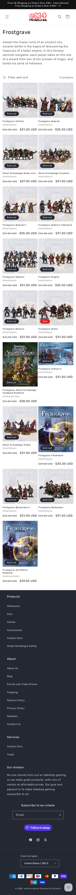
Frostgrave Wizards (49, 121)
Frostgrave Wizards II (14, 225)
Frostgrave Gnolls (48, 329)
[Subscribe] (59, 815)
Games (11, 622)
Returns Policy (16, 700)
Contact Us (14, 724)
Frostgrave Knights (48, 277)
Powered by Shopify (50, 888)
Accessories (14, 630)
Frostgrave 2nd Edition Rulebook (15, 571)
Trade (10, 754)
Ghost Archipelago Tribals (17, 445)
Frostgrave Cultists (13, 121)
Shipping (12, 692)
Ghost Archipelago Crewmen (54, 173)
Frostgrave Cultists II (50, 369)
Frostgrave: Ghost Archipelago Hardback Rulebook (19, 391)
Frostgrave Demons (13, 329)
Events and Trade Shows (22, 684)
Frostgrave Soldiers (13, 277)
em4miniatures (32, 888)
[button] (7, 17)
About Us (12, 668)
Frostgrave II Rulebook (50, 455)
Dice (10, 614)
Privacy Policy (16, 708)
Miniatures (13, 606)
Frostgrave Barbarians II (16, 507)
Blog (9, 676)
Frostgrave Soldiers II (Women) (55, 225)
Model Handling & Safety (22, 646)
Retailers (12, 716)
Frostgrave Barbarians (50, 507)
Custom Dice (15, 638)
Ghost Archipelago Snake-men (19, 173)
